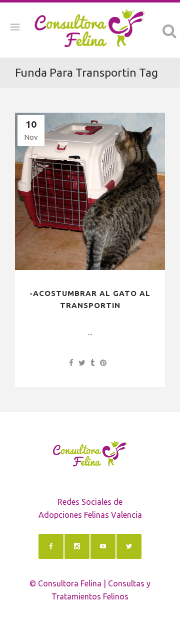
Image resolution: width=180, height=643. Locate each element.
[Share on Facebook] (71, 363)
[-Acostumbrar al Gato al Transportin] (90, 191)
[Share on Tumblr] (92, 363)
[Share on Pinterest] (103, 363)
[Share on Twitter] (82, 363)
